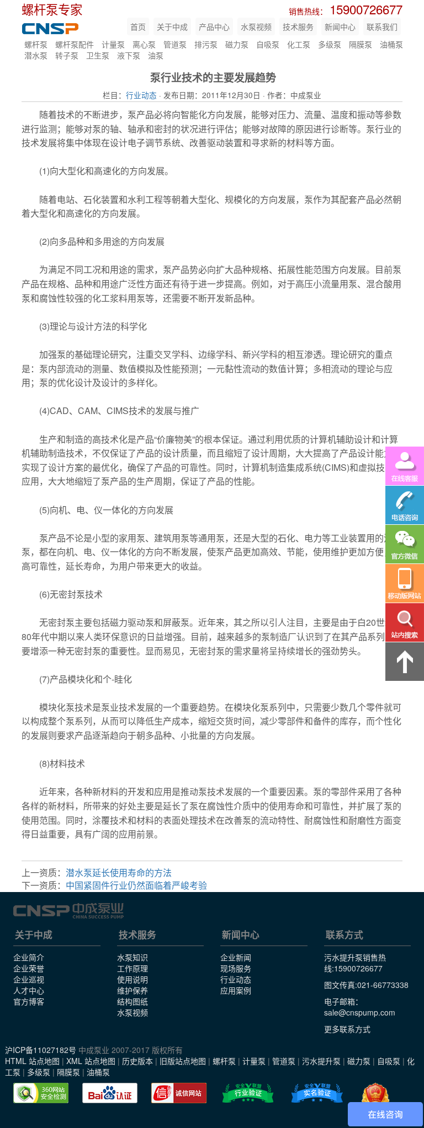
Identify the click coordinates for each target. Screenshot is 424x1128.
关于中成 (172, 26)
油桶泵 (391, 44)
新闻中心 (340, 26)
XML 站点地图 (90, 1060)
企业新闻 (235, 957)
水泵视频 (256, 26)
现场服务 (235, 968)
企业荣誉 (28, 968)
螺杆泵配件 (74, 44)
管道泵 (175, 44)
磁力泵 (236, 44)
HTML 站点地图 (32, 1060)
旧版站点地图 (183, 1060)
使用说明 (132, 979)
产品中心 (214, 26)
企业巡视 (28, 979)
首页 (138, 26)
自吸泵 (267, 44)
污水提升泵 (321, 1060)
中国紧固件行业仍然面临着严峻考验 (136, 885)
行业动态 (141, 94)
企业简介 (28, 957)
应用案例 (235, 990)
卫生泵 (97, 55)
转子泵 (66, 55)
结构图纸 (132, 1001)
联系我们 (382, 26)
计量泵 (113, 44)
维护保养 (132, 990)
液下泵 (128, 55)
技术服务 (298, 26)
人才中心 (28, 990)
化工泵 (298, 44)
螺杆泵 (35, 44)
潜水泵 (35, 55)
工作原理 (132, 968)
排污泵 (206, 44)
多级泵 (329, 44)
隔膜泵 (360, 44)
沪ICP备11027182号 (40, 1049)
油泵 (155, 55)
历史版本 (137, 1060)
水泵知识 (132, 957)
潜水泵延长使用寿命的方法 (119, 872)
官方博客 (28, 1001)
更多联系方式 (347, 1028)
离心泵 (144, 44)
